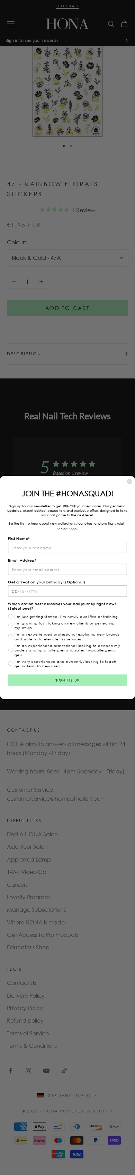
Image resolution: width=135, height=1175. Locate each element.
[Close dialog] (129, 481)
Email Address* (22, 560)
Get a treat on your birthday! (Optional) (46, 582)
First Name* (19, 538)
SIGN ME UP (67, 680)
